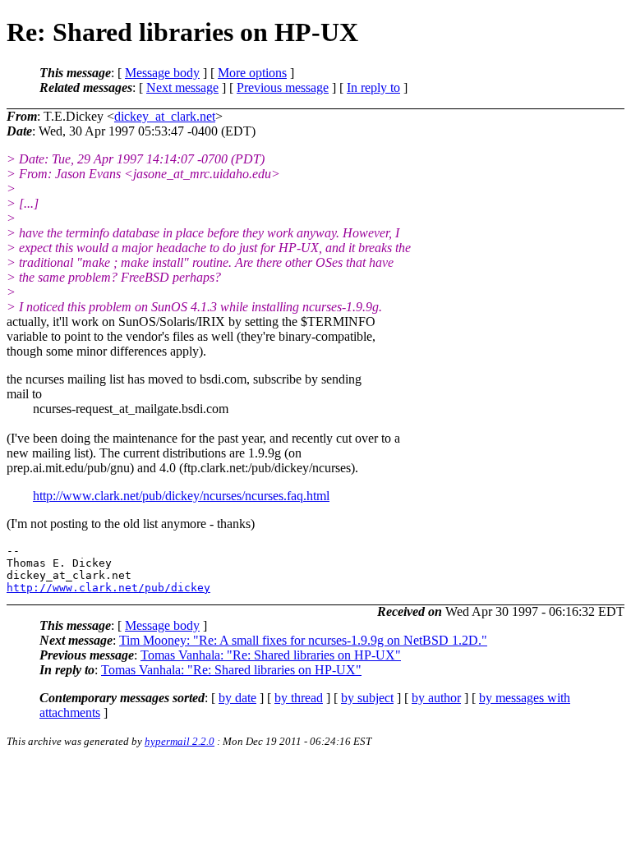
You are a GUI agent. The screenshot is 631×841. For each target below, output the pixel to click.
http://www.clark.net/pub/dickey (108, 587)
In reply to (373, 87)
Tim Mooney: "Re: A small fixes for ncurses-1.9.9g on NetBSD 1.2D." (303, 640)
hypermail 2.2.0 (179, 741)
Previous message (283, 87)
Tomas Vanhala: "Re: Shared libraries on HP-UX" (270, 655)
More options (252, 73)
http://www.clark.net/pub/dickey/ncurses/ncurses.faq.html (181, 496)
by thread (298, 698)
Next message (182, 87)
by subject (367, 698)
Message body (162, 73)
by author (436, 698)
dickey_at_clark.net (164, 116)
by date (237, 698)
